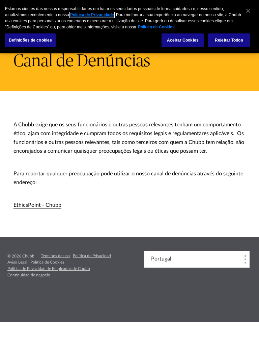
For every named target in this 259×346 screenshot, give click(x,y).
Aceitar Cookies (183, 40)
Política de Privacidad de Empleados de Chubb (48, 269)
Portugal (161, 259)
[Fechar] (248, 10)
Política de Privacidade (92, 15)
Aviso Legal (17, 262)
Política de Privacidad (92, 256)
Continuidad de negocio (28, 275)
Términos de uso (55, 256)
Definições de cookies (30, 40)
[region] (129, 26)
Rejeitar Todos (229, 40)
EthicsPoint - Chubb (37, 205)
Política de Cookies (47, 262)
